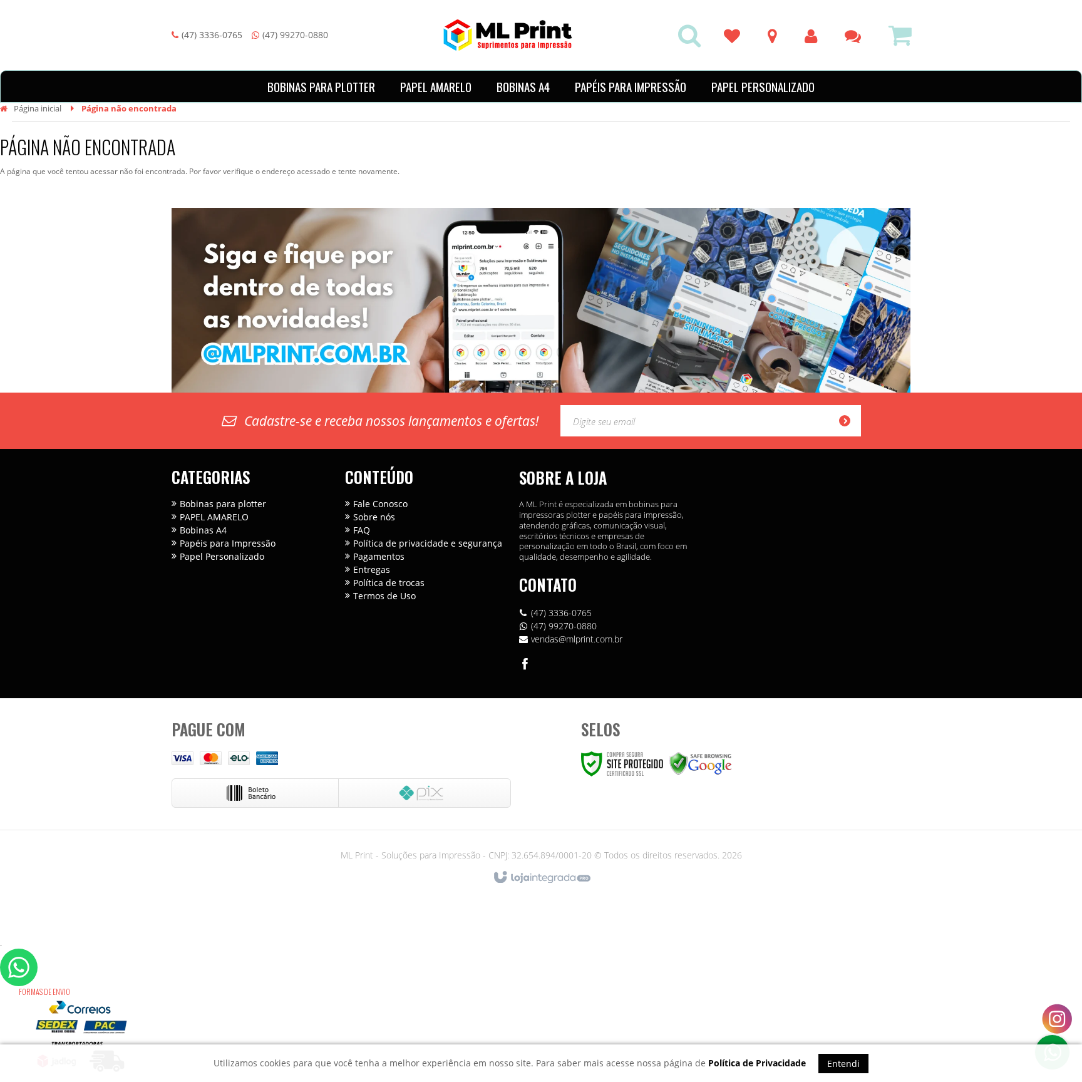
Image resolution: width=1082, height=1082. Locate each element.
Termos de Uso (384, 596)
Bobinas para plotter (223, 504)
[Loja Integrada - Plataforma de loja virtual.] (541, 878)
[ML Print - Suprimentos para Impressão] (507, 35)
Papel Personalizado (222, 556)
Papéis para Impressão (228, 543)
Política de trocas (389, 583)
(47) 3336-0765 (212, 35)
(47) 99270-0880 (295, 35)
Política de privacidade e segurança (427, 543)
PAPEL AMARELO (214, 517)
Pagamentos (378, 556)
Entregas (371, 569)
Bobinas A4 (203, 530)
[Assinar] (848, 420)
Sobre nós (374, 517)
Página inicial (37, 108)
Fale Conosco (380, 504)
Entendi (843, 1063)
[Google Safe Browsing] (700, 763)
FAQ (361, 530)
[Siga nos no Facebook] (525, 665)
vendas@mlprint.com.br (576, 639)
